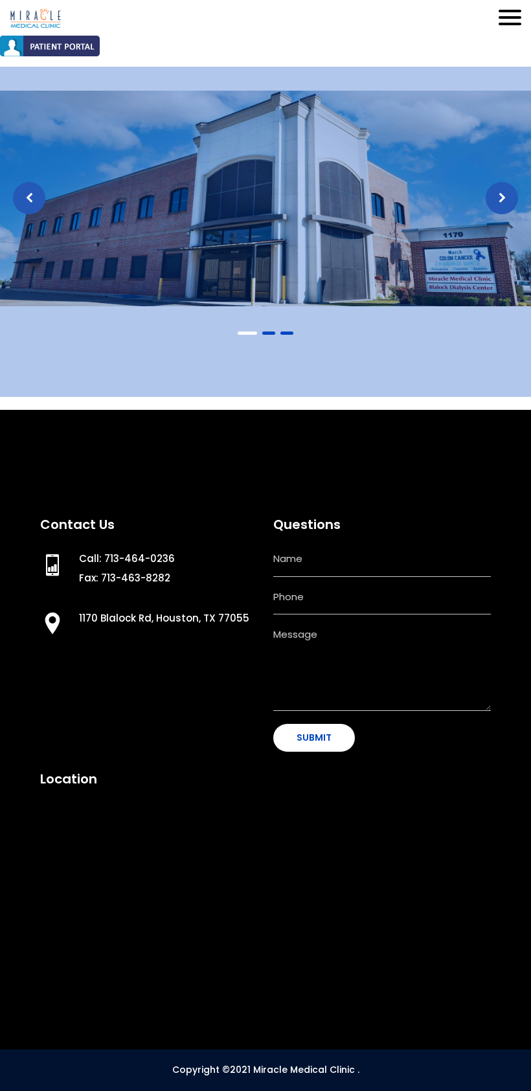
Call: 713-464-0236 (127, 558)
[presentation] (29, 198)
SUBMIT (314, 737)
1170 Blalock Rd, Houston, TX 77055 (164, 618)
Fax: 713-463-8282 (124, 578)
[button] (247, 333)
